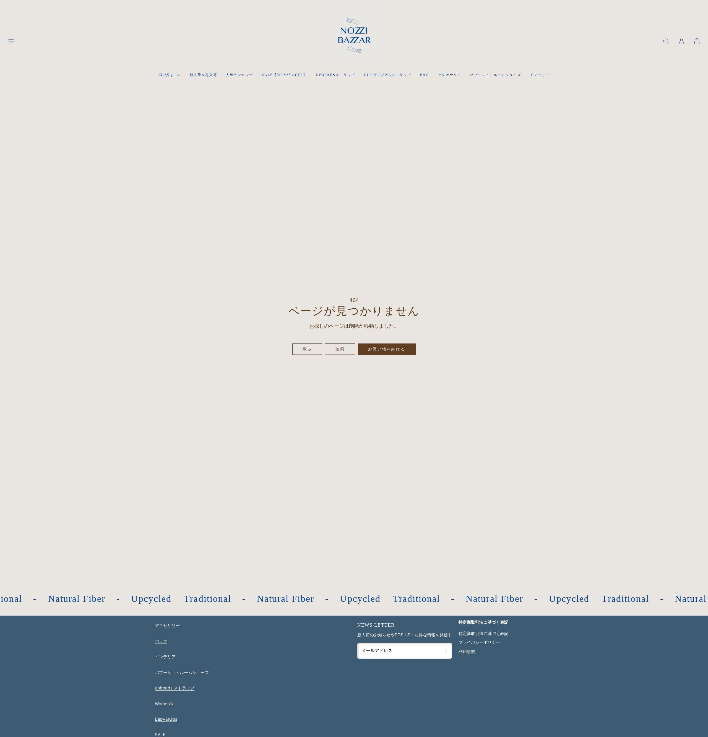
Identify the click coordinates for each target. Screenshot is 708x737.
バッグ (161, 641)
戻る (307, 349)
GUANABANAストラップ (387, 75)
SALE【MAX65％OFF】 (284, 75)
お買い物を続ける (386, 349)
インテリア (540, 75)
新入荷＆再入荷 (203, 75)
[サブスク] (446, 651)
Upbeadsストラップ (335, 75)
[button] (11, 41)
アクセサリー (449, 75)
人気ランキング (239, 75)
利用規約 (467, 651)
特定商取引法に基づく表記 (483, 633)
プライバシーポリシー (479, 642)
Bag (424, 75)
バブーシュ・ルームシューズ (495, 75)
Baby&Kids (166, 719)
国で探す (166, 75)
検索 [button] (340, 349)
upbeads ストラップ (174, 688)
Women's (164, 703)
